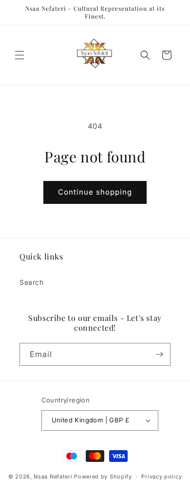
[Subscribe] (159, 354)
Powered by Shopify (103, 476)
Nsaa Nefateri (53, 476)
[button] (19, 55)
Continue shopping (95, 192)
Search (31, 282)
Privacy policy (161, 476)
